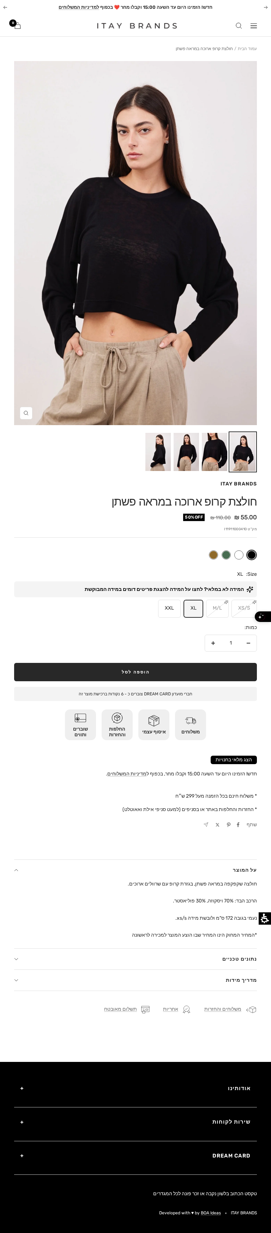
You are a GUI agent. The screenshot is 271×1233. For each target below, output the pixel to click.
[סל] (17, 25)
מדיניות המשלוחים (126, 774)
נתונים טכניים (239, 959)
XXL (169, 608)
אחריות (170, 1009)
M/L (217, 608)
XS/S (244, 608)
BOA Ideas (211, 1212)
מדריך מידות (241, 980)
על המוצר (245, 870)
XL (194, 608)
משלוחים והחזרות (222, 1009)
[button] (243, 451)
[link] (133, 26)
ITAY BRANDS (239, 484)
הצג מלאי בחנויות (234, 760)
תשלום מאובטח (120, 1009)
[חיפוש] (239, 26)
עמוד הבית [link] (247, 48)
